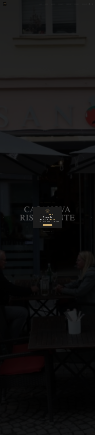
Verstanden (47, 225)
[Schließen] (60, 208)
